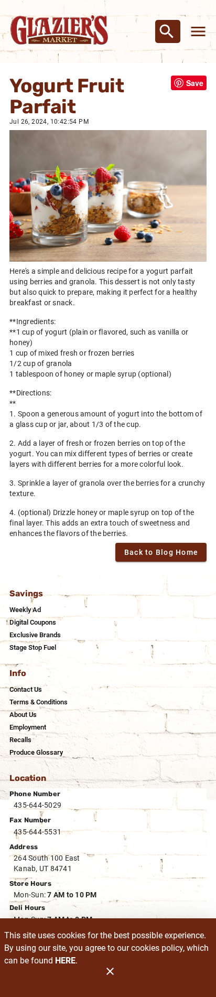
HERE (65, 961)
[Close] (110, 976)
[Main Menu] (198, 31)
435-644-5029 (37, 805)
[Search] (166, 31)
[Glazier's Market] (61, 31)
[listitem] (25, 610)
